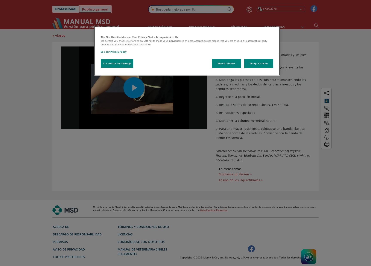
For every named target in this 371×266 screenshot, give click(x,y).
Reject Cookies (227, 63)
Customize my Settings (117, 63)
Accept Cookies (259, 63)
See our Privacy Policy (113, 51)
